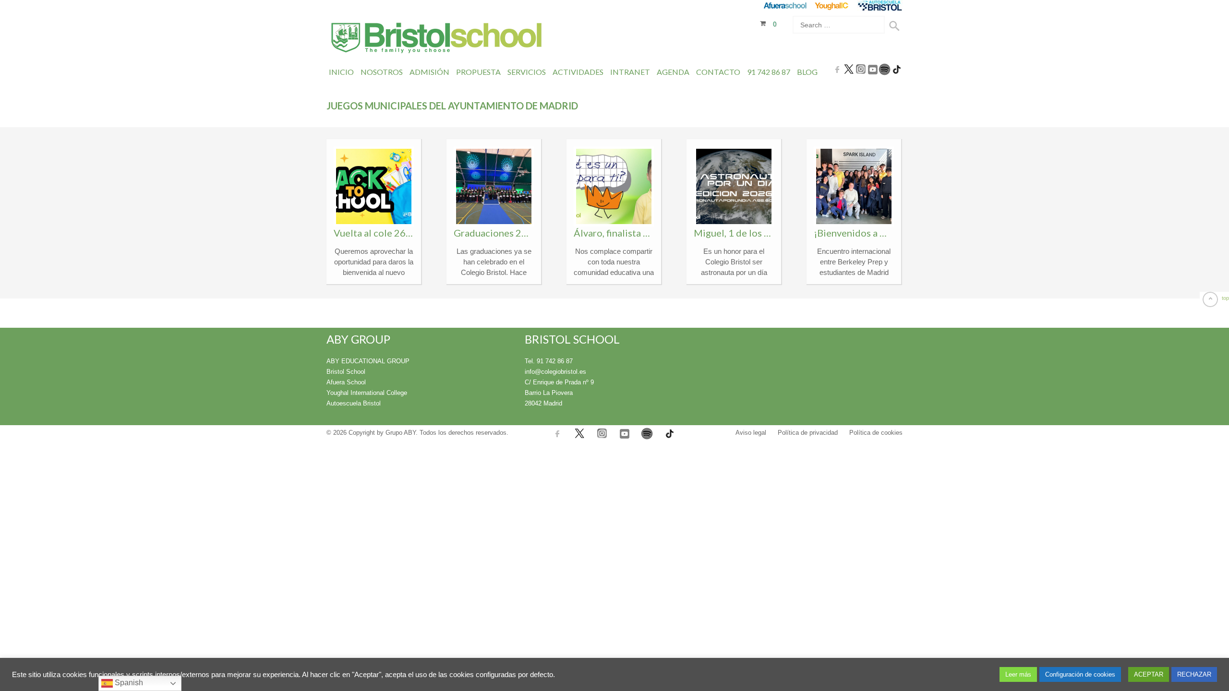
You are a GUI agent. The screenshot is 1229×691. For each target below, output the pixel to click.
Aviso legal (750, 432)
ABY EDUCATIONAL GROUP (368, 361)
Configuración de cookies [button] (1080, 674)
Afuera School (346, 382)
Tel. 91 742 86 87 (549, 361)
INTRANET (630, 71)
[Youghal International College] (832, 5)
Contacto (718, 71)
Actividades (578, 71)
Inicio (341, 71)
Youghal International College (366, 392)
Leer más (1018, 674)
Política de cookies (876, 432)
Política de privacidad (808, 432)
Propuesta (478, 71)
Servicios (526, 71)
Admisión (429, 71)
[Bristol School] (437, 39)
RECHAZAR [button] (1194, 674)
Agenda (673, 71)
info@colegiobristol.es (555, 371)
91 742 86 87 (768, 71)
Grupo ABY (401, 432)
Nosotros (382, 71)
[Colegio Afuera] (784, 5)
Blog (807, 71)
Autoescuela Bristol (353, 403)
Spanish (128, 683)
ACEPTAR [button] (1148, 674)
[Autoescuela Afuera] (880, 5)
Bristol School (345, 371)
